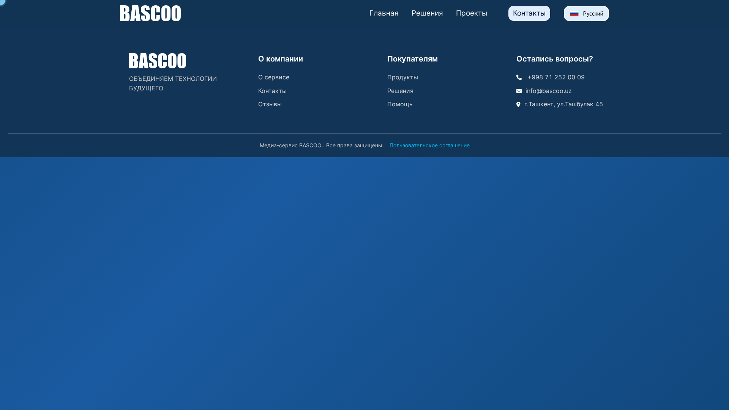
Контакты (529, 13)
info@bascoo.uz (548, 91)
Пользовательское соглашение (430, 145)
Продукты (402, 77)
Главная (384, 13)
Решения (427, 13)
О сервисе (273, 77)
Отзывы (270, 104)
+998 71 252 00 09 (555, 77)
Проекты (471, 13)
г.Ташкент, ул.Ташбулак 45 (563, 104)
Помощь (400, 104)
